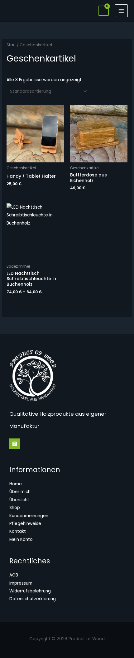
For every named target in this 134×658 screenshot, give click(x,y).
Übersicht (19, 500)
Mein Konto (21, 539)
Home (15, 484)
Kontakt (17, 531)
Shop (14, 508)
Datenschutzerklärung (32, 599)
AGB (13, 575)
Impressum (20, 583)
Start (11, 44)
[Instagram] (14, 443)
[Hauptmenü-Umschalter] (121, 10)
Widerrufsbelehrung (30, 591)
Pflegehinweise (25, 524)
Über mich (20, 492)
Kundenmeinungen (28, 516)
